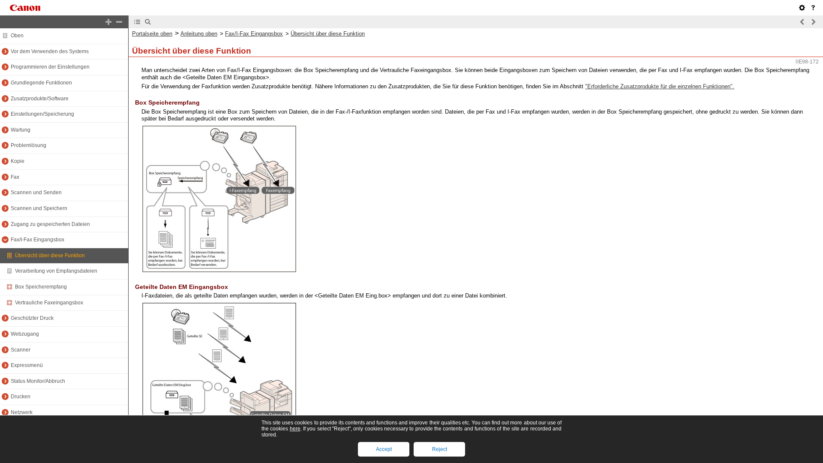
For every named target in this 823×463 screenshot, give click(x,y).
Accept (384, 449)
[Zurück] (802, 22)
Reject (439, 449)
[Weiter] (813, 22)
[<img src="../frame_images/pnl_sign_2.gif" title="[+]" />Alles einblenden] (108, 22)
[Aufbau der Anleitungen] (813, 7)
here (295, 429)
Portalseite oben (152, 33)
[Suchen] (148, 22)
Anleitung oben (198, 33)
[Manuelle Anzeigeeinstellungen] (802, 7)
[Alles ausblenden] (119, 22)
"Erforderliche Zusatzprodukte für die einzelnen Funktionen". (659, 86)
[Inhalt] (137, 22)
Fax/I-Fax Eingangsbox (254, 33)
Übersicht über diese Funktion (328, 33)
